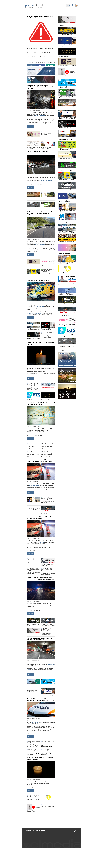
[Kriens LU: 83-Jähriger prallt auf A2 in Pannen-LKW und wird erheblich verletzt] (41, 650)
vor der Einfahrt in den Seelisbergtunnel (41, 118)
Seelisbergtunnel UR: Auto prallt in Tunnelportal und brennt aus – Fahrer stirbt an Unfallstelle (40, 87)
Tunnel (39, 546)
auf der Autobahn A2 (40, 115)
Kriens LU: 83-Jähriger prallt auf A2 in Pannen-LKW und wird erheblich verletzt (41, 638)
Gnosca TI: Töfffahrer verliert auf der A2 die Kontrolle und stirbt (40, 758)
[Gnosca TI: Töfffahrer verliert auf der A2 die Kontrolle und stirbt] (41, 769)
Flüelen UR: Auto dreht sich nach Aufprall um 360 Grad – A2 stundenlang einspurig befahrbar (40, 213)
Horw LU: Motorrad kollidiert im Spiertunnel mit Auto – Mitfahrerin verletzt (41, 403)
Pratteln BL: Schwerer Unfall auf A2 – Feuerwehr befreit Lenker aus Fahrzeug (38, 152)
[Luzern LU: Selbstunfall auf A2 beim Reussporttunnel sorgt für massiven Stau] (41, 471)
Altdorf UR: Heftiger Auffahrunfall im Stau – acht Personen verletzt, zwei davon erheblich (40, 578)
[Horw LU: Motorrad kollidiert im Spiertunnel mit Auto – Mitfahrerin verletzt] (41, 415)
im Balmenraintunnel (39, 306)
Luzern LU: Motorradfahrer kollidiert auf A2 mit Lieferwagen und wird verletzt (41, 517)
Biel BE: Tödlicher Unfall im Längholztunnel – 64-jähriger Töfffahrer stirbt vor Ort (40, 343)
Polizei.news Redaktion (36, 46)
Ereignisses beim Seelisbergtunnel (40, 608)
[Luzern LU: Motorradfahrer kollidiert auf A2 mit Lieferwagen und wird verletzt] (41, 528)
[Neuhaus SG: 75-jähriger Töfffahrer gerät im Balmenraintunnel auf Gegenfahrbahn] (41, 291)
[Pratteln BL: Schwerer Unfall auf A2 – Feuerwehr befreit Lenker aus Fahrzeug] (41, 164)
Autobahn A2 (41, 542)
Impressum (29, 830)
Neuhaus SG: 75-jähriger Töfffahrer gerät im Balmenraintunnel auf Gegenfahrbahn (40, 279)
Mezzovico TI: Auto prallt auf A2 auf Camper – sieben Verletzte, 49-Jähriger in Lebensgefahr (40, 699)
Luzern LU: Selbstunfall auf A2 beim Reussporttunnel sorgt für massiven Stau (39, 460)
